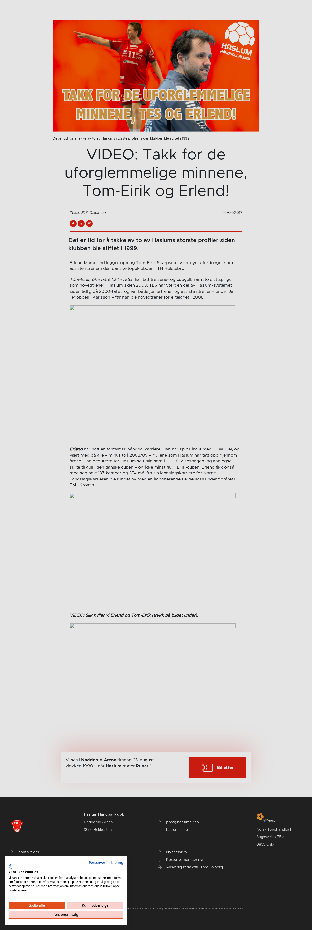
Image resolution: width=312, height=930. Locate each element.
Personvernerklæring (106, 862)
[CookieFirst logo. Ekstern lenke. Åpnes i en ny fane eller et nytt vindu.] (10, 866)
